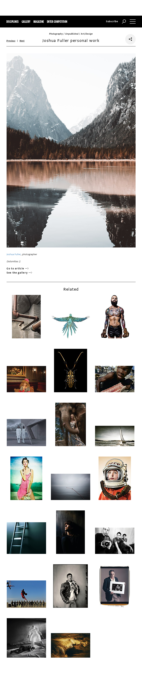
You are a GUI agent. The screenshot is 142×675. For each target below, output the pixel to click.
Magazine (38, 21)
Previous (10, 40)
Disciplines (12, 21)
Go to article (15, 268)
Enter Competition (57, 21)
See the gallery (17, 272)
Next (22, 40)
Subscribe (112, 21)
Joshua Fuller (14, 254)
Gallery (26, 21)
